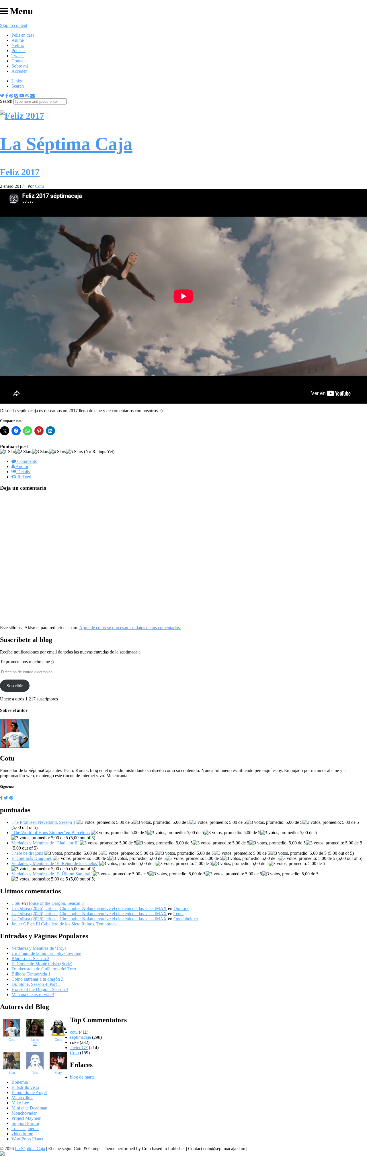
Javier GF (20, 923)
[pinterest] (11, 797)
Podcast (18, 50)
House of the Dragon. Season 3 (55, 903)
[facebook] (1, 797)
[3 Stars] (40, 451)
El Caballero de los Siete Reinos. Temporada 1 (78, 923)
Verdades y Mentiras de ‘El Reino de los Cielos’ (54, 863)
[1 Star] (7, 451)
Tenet (178, 913)
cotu (74, 1032)
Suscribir (15, 685)
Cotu (39, 186)
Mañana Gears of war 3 (32, 994)
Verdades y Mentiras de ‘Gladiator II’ (45, 842)
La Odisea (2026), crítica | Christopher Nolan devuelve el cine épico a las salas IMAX (89, 908)
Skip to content (13, 25)
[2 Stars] (23, 451)
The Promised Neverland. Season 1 (43, 822)
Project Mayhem (26, 1118)
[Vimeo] (16, 95)
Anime (17, 40)
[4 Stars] (57, 451)
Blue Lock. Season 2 (30, 958)
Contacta (19, 60)
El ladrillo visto (25, 1087)
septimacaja (80, 1037)
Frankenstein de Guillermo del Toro (43, 968)
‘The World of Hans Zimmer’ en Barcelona (50, 832)
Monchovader (24, 1113)
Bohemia (19, 1082)
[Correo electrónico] (32, 95)
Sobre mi (19, 66)
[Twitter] (2, 95)
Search (17, 86)
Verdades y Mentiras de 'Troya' (39, 948)
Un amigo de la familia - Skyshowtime (46, 953)
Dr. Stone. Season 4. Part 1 (35, 984)
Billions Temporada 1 (30, 974)
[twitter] (6, 797)
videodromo (22, 1133)
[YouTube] (21, 95)
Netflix (17, 45)
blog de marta (82, 1077)
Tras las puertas (25, 1128)
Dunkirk (181, 908)
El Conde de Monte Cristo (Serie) (41, 963)
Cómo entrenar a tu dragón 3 (37, 979)
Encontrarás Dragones (31, 858)
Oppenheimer (185, 918)
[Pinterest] (11, 95)
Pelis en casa (22, 35)
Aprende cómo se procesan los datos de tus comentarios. (130, 627)
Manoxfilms (22, 1097)
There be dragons (27, 853)
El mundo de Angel (29, 1092)
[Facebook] (6, 95)
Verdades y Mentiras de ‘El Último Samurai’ (51, 873)
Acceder (19, 71)
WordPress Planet (27, 1138)
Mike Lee (20, 1102)
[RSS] (27, 95)
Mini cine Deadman (29, 1107)
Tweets (17, 55)
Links (16, 80)
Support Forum (25, 1123)
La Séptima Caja (30, 1148)
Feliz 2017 (20, 172)
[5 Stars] (74, 451)
